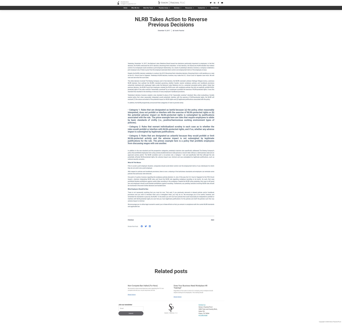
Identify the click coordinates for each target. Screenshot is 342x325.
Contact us (202, 305)
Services (177, 8)
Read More (132, 294)
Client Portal (214, 8)
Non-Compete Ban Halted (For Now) (143, 286)
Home (125, 8)
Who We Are (135, 8)
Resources (188, 8)
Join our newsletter (125, 305)
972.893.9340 (203, 315)
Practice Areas (163, 8)
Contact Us (201, 8)
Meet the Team (148, 8)
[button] (142, 226)
